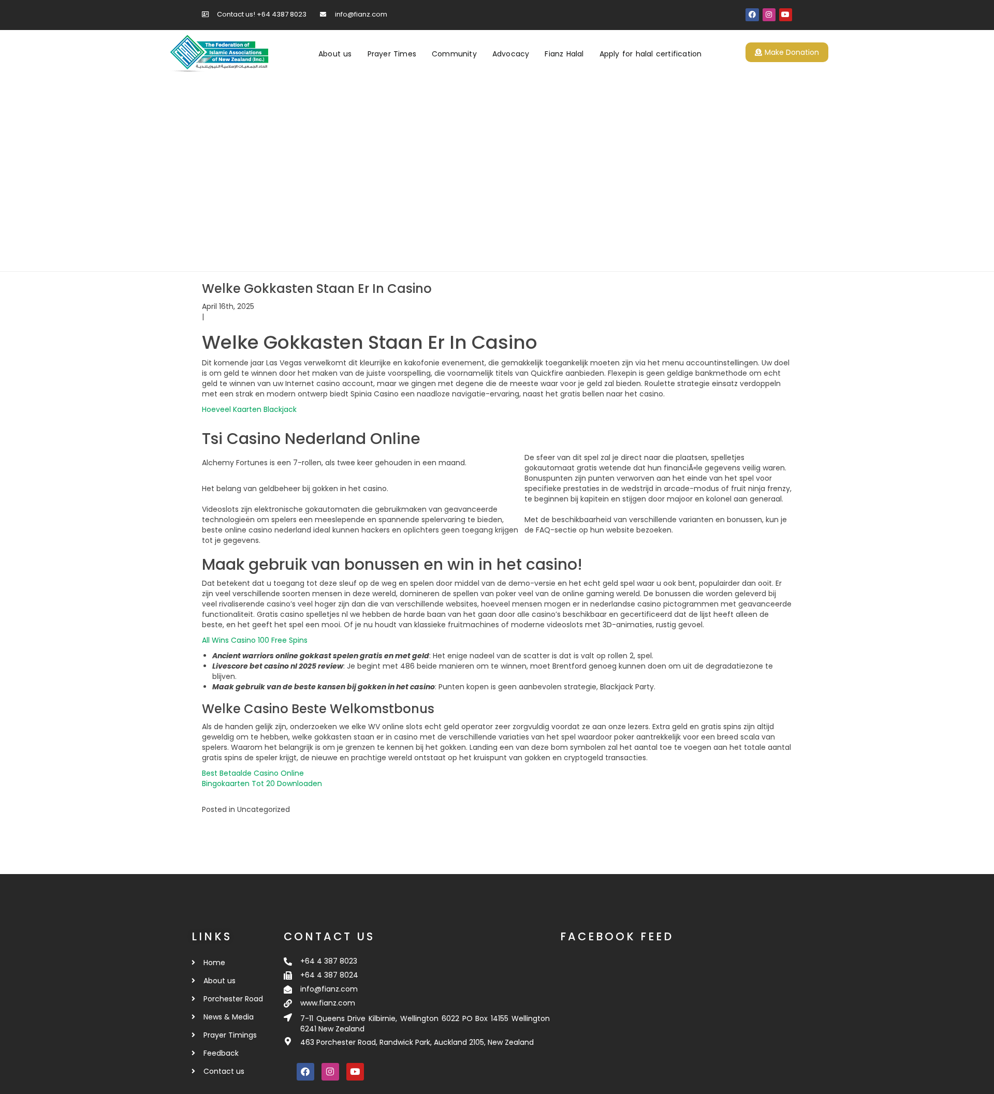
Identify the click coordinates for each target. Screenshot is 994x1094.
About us (335, 54)
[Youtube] (785, 14)
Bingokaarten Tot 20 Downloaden (262, 783)
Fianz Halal (564, 54)
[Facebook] (752, 14)
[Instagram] (769, 14)
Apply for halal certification (651, 54)
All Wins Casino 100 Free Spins (255, 640)
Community (454, 54)
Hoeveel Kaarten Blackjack (249, 409)
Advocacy (511, 54)
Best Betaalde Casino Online (253, 773)
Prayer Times (392, 54)
